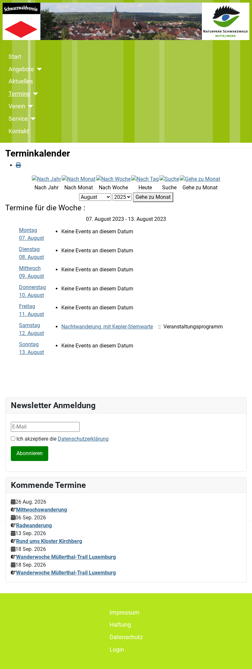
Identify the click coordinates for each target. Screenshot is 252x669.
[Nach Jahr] (46, 179)
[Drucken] (18, 165)
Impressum (124, 612)
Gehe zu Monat (153, 197)
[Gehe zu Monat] (200, 179)
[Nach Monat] (78, 179)
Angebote (21, 69)
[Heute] (145, 179)
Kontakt (19, 131)
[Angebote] (38, 69)
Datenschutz (126, 637)
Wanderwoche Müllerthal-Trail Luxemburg (66, 557)
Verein (17, 106)
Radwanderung (34, 525)
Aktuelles (21, 81)
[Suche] (169, 179)
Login (117, 649)
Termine (19, 94)
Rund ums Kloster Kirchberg (49, 541)
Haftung (120, 624)
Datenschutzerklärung (83, 439)
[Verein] (29, 106)
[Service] (32, 118)
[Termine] (34, 94)
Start (15, 56)
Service (18, 118)
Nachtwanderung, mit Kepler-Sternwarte (107, 327)
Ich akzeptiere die (62, 439)
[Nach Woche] (113, 179)
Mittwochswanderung (41, 510)
